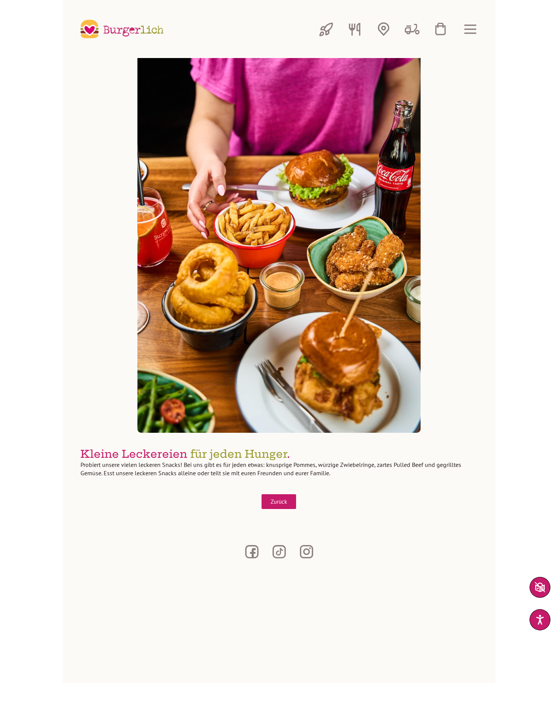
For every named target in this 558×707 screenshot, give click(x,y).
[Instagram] (306, 551)
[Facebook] (251, 551)
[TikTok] (279, 551)
